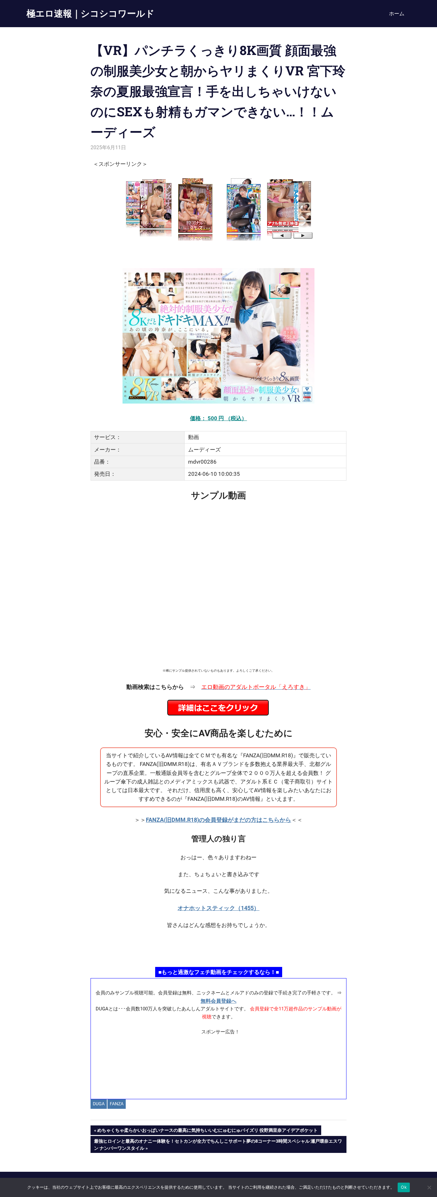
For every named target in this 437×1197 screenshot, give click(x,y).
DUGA (99, 1103)
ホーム (396, 14)
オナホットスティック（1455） (218, 908)
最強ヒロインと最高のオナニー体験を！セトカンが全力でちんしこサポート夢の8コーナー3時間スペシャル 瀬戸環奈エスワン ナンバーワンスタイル (218, 1144)
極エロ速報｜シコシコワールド (91, 13)
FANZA (116, 1103)
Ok (404, 1187)
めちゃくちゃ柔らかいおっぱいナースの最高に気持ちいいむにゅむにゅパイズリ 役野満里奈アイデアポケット (207, 1131)
